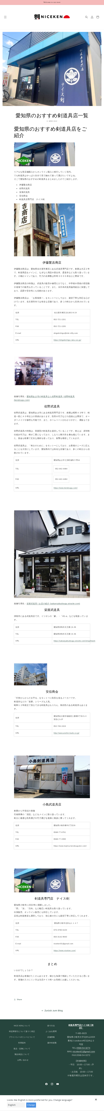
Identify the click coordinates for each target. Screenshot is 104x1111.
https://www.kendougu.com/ (66, 488)
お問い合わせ (23, 1060)
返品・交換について (22, 1049)
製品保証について (22, 1054)
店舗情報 (51, 1037)
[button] (5, 17)
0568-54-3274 (83, 1048)
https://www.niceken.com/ (65, 950)
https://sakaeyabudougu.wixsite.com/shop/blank (74, 641)
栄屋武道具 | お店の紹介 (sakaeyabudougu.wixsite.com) (53, 604)
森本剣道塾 (52, 1043)
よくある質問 (51, 1031)
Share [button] (19, 999)
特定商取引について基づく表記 (22, 1031)
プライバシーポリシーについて (22, 1037)
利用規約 (22, 1043)
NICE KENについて (22, 1026)
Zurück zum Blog (54, 1010)
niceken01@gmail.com (84, 1051)
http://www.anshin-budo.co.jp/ (66, 733)
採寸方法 (51, 1026)
